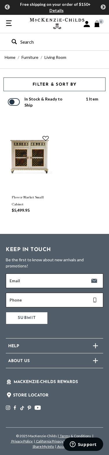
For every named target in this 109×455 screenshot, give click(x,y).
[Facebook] (15, 407)
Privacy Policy (22, 441)
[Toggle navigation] (8, 23)
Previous (7, 7)
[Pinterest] (29, 407)
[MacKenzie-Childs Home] (57, 22)
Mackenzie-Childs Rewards (46, 382)
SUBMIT (27, 318)
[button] (87, 24)
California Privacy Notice (55, 441)
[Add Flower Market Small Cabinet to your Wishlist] (45, 138)
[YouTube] (38, 407)
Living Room (55, 57)
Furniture (30, 57)
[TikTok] (21, 408)
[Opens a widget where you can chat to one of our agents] (83, 445)
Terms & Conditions (75, 436)
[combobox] (49, 42)
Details (56, 10)
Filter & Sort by (54, 84)
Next (103, 7)
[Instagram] (8, 407)
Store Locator (31, 395)
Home (10, 57)
